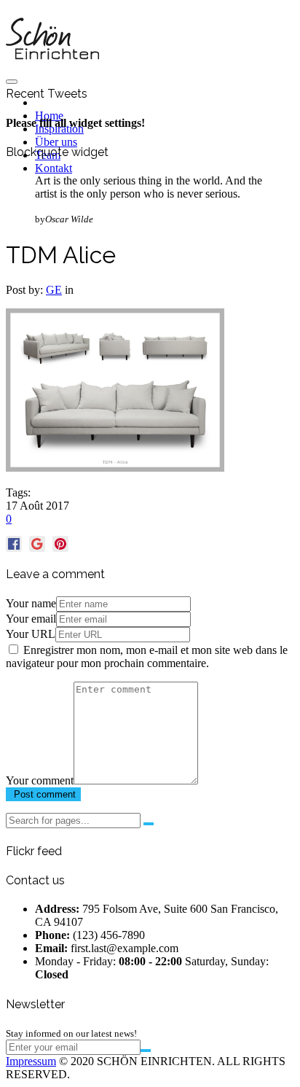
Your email (31, 618)
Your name (31, 603)
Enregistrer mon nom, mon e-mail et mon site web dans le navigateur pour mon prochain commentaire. (147, 656)
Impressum (31, 1061)
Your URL (30, 634)
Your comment (40, 780)
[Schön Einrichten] (52, 67)
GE (54, 290)
